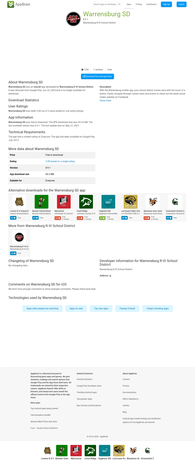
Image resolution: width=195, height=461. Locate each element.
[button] (143, 275)
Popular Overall (127, 308)
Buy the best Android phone (89, 405)
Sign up (166, 4)
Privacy (126, 386)
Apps (129, 4)
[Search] (119, 4)
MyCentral (59, 211)
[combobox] (105, 4)
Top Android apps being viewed (44, 408)
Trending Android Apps (87, 392)
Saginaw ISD (104, 211)
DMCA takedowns (130, 399)
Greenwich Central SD (175, 211)
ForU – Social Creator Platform (44, 428)
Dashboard (151, 4)
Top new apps (101, 308)
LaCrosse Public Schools (130, 211)
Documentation (129, 392)
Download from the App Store (98, 76)
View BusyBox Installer (41, 415)
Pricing (139, 4)
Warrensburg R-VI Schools (19, 246)
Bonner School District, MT (41, 211)
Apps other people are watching (42, 308)
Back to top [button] (188, 435)
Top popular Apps (84, 399)
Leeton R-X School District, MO (19, 211)
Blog (125, 412)
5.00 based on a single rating (60, 161)
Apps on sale (76, 308)
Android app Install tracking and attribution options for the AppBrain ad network (142, 420)
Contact (126, 379)
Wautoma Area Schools (153, 211)
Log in (181, 4)
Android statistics (84, 379)
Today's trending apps (157, 308)
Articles (126, 405)
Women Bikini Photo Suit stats (44, 421)
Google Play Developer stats (89, 386)
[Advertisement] (94, 48)
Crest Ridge (82, 211)
